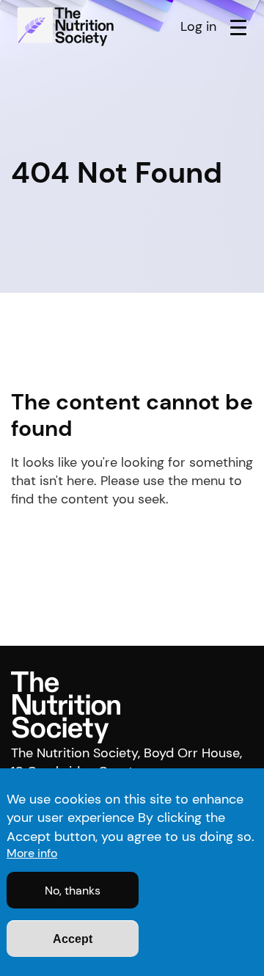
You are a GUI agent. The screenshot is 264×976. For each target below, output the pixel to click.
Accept (72, 939)
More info (32, 853)
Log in (198, 26)
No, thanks (72, 890)
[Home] (67, 26)
